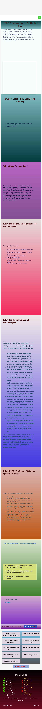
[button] (19, 566)
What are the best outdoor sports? (18, 577)
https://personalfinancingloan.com (10, 543)
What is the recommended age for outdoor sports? (20, 572)
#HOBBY (7, 602)
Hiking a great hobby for (11, 661)
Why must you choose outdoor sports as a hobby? (20, 566)
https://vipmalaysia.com (31, 543)
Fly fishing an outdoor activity (30, 633)
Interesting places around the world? (11, 626)
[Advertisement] (21, 7)
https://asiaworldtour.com (22, 543)
